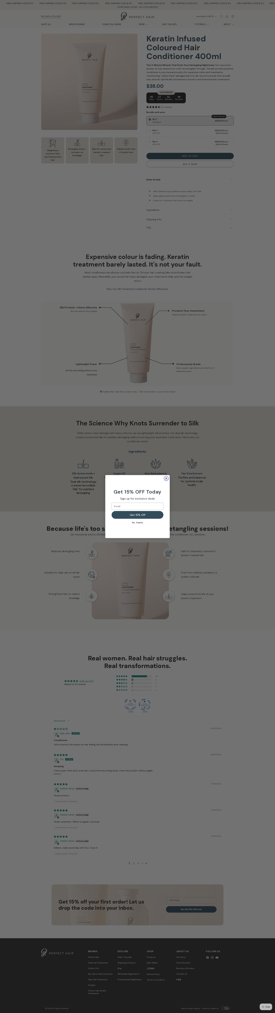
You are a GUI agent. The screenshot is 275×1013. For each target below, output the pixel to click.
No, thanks (137, 522)
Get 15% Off (137, 515)
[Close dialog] (166, 478)
